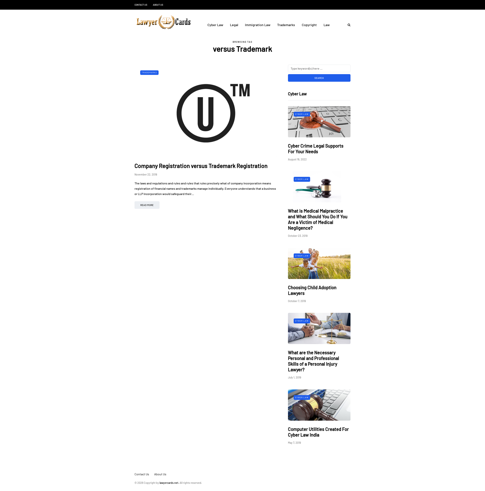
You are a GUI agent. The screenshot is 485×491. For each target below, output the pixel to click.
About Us (158, 4)
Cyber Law (215, 25)
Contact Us (141, 4)
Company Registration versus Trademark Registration (201, 165)
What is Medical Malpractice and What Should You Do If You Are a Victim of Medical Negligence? (317, 219)
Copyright (309, 25)
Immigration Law (257, 25)
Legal (234, 25)
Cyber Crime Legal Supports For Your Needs (315, 148)
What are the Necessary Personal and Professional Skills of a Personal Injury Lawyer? (313, 361)
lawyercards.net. (169, 482)
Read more (147, 205)
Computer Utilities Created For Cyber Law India (318, 431)
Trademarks (286, 25)
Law (327, 25)
